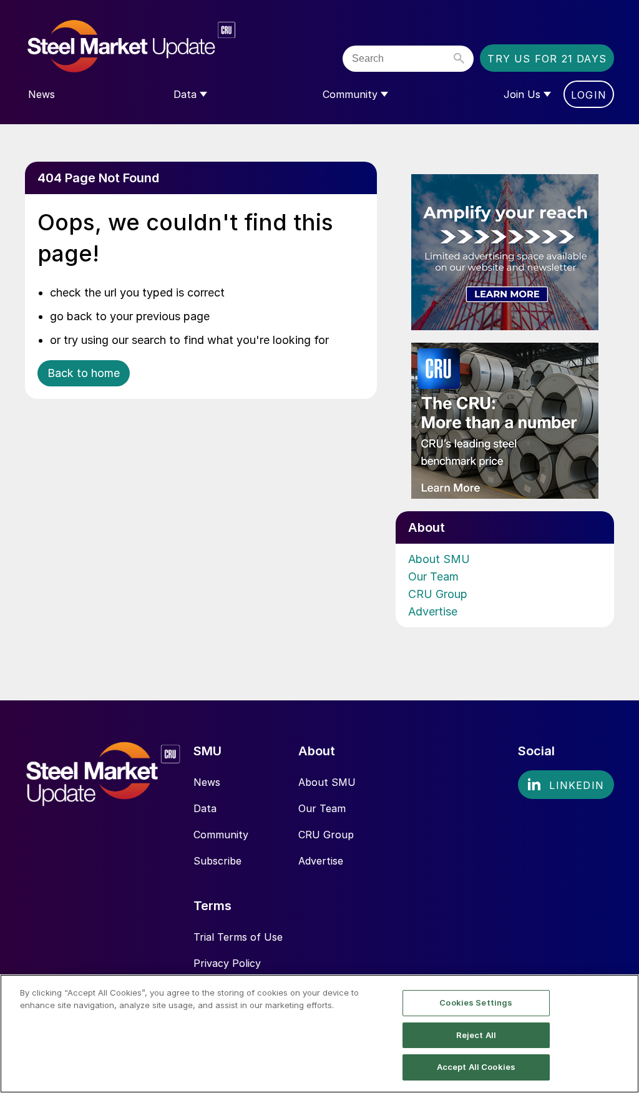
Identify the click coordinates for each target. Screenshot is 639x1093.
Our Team (433, 576)
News (206, 782)
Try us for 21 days (547, 58)
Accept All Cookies (476, 1067)
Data (205, 808)
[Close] (619, 1032)
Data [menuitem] (185, 94)
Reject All (476, 1035)
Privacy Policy (227, 963)
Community (220, 834)
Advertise (432, 611)
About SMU (439, 559)
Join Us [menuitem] (522, 94)
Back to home (83, 373)
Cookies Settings (475, 1002)
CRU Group (437, 593)
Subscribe (217, 861)
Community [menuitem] (350, 94)
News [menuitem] (41, 94)
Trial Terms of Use (238, 937)
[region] (319, 1033)
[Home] (157, 46)
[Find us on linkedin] (566, 784)
